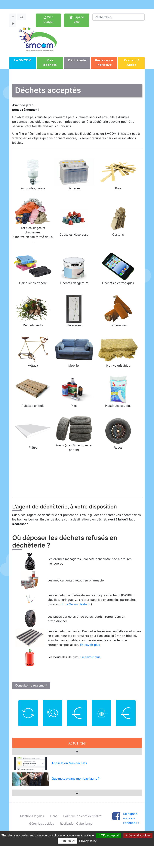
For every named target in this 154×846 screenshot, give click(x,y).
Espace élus (78, 19)
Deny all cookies (139, 835)
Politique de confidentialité (82, 816)
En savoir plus (90, 645)
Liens (53, 816)
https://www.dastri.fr (75, 604)
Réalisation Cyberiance (76, 823)
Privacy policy (88, 840)
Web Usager (48, 19)
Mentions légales (32, 816)
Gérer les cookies (41, 823)
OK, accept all (109, 835)
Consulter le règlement (31, 685)
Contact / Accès (131, 63)
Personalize (67, 840)
